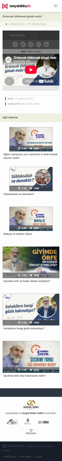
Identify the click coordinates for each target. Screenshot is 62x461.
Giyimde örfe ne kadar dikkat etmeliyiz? (26, 281)
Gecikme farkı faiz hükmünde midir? (24, 375)
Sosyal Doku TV (19, 6)
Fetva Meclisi (12, 422)
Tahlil (27, 422)
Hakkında (9, 456)
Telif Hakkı (25, 456)
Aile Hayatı (31, 432)
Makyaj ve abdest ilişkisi (17, 233)
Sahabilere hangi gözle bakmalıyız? (23, 328)
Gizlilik (39, 456)
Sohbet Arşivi (16, 24)
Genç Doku (43, 422)
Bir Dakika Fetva (37, 24)
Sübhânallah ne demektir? (18, 194)
